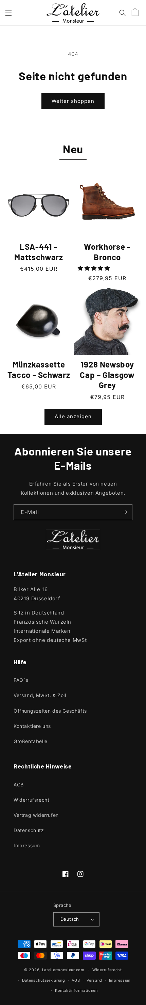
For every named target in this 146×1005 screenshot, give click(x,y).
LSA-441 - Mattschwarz (38, 252)
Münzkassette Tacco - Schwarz (38, 369)
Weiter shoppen (73, 101)
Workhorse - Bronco (107, 252)
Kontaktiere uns (32, 726)
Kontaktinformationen (76, 990)
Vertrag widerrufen (36, 815)
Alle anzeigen (73, 416)
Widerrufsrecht (31, 800)
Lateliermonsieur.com (63, 969)
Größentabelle (31, 741)
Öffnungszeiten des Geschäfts (50, 711)
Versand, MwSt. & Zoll (40, 695)
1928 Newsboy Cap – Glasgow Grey (107, 374)
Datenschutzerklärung (43, 980)
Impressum (27, 845)
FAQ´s (21, 680)
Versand (94, 980)
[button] (8, 12)
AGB (19, 784)
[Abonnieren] (124, 512)
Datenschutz (29, 830)
